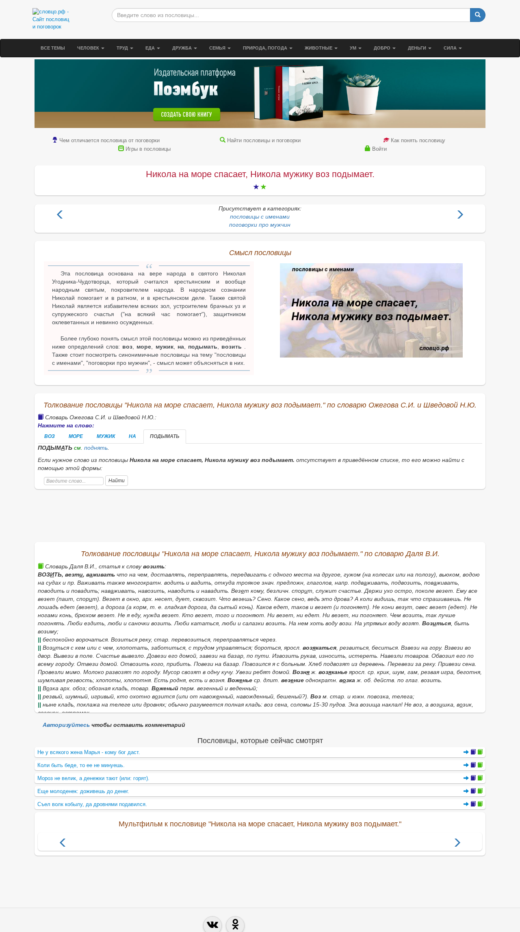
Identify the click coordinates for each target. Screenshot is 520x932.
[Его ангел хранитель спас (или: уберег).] (460, 215)
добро (383, 48)
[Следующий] (457, 843)
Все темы (53, 48)
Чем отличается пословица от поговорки (109, 140)
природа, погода (265, 48)
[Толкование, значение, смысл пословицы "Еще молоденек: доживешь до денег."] (473, 791)
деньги (417, 48)
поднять (96, 447)
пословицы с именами (260, 216)
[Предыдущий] (63, 843)
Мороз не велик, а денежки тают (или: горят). (93, 778)
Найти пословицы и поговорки (264, 140)
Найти (116, 480)
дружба (182, 48)
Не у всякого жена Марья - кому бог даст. (88, 752)
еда (150, 48)
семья (218, 48)
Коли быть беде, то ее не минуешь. (81, 765)
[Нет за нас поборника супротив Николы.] (60, 215)
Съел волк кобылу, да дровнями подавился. (92, 804)
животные (319, 48)
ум (354, 48)
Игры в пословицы (148, 149)
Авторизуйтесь (66, 725)
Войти (379, 149)
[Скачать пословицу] (371, 310)
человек (88, 48)
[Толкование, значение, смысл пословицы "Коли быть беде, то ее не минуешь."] (473, 765)
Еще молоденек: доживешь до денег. (83, 791)
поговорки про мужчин (259, 224)
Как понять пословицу (418, 140)
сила (451, 48)
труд (123, 48)
